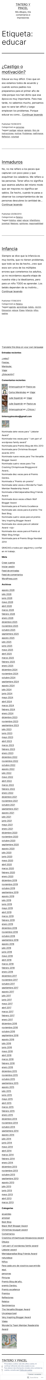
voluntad (15, 136)
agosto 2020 (8, 848)
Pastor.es (30, 386)
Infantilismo (35, 220)
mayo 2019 (7, 908)
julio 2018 (6, 948)
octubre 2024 (8, 677)
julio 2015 (6, 1091)
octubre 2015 (8, 1079)
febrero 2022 (8, 789)
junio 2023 (7, 733)
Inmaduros (12, 162)
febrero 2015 (8, 1111)
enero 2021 (7, 829)
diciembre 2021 (9, 797)
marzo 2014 (8, 1154)
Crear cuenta (8, 562)
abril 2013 (6, 1198)
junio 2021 (7, 820)
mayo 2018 (7, 956)
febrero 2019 (8, 920)
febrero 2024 (8, 709)
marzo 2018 (8, 964)
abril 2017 (6, 1007)
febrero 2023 (8, 749)
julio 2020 (6, 852)
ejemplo (27, 130)
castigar (12, 130)
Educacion (6, 310)
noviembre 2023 (10, 721)
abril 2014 (7, 1151)
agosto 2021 (8, 813)
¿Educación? (8, 374)
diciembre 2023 (9, 717)
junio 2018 (7, 952)
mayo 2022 (7, 777)
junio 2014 (7, 1142)
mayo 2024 (7, 697)
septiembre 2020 (10, 844)
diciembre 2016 (9, 1023)
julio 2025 (6, 642)
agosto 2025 (8, 638)
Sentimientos (8, 1305)
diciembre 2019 (9, 880)
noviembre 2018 (10, 932)
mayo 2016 (7, 1051)
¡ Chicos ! (30, 409)
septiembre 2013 (10, 1178)
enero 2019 (7, 924)
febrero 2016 (8, 1063)
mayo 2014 (7, 1147)
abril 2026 (7, 606)
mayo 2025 (7, 650)
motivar (18, 133)
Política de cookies (26, 1370)
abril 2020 (7, 864)
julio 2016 (6, 1043)
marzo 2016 (8, 1059)
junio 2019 (7, 904)
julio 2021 (6, 817)
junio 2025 (7, 646)
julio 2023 (6, 729)
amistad (6, 1218)
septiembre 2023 (10, 725)
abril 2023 (7, 741)
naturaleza (7, 1258)
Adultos (12, 220)
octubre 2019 (8, 888)
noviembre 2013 (10, 1170)
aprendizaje (22, 307)
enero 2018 (7, 972)
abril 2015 (6, 1103)
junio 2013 (7, 1190)
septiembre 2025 (10, 634)
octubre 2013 (8, 1174)
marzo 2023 (8, 745)
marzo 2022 (8, 785)
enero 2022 (7, 793)
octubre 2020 (8, 840)
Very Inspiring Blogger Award (16, 1317)
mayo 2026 (7, 602)
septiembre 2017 (10, 987)
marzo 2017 (7, 1011)
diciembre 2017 (9, 976)
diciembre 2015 (9, 1071)
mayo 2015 (7, 1099)
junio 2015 (7, 1095)
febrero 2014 (8, 1158)
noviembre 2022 (10, 761)
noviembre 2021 (10, 801)
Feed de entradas (10, 570)
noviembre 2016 (10, 1027)
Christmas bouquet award (15, 1230)
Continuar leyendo (32, 114)
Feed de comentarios (12, 574)
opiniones (23, 223)
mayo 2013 (7, 1194)
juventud (5, 223)
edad (19, 220)
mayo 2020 (7, 860)
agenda (12, 307)
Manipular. (7, 366)
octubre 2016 (8, 1031)
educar (20, 130)
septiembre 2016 (10, 1035)
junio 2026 (7, 598)
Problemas (27, 133)
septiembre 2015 (10, 1083)
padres (5, 313)
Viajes (5, 1321)
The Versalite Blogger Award (16, 1309)
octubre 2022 (8, 765)
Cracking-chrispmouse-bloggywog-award (23, 1238)
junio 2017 (7, 999)
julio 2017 (6, 995)
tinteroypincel (16, 386)
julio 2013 (6, 1186)
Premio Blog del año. (12, 1281)
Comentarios (8, 1234)
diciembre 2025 (9, 622)
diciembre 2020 (9, 832)
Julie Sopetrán (16, 398)
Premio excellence (11, 1289)
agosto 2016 (8, 1039)
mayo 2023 (7, 737)
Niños (5, 1261)
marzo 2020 (8, 868)
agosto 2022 (8, 769)
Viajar (4, 370)
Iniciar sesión (8, 566)
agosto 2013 (8, 1182)
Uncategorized (9, 1313)
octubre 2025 (8, 630)
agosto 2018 (8, 944)
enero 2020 (7, 876)
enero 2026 (7, 618)
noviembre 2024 (10, 673)
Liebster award (9, 1249)
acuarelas (6, 1214)
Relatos (19, 217)
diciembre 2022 (9, 757)
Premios (6, 1293)
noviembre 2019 (10, 884)
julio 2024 (7, 689)
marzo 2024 (8, 705)
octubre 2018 (8, 936)
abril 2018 (6, 960)
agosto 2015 (8, 1087)
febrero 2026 (8, 614)
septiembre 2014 (10, 1131)
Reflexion (6, 136)
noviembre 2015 (10, 1075)
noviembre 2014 (10, 1123)
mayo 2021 (7, 824)
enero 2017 (7, 1019)
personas (20, 127)
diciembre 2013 (9, 1166)
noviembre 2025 (10, 626)
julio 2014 (6, 1139)
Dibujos (5, 1242)
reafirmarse (38, 133)
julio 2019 (6, 900)
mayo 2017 (7, 1003)
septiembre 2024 (10, 681)
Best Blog (6, 1222)
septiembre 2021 (10, 809)
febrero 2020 (8, 872)
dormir (38, 307)
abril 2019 (6, 912)
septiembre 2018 (10, 940)
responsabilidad (36, 223)
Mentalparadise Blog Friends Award (19, 1253)
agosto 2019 (8, 896)
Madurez (14, 223)
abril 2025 (7, 653)
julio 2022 (6, 773)
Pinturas (6, 1277)
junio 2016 (7, 1047)
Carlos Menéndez (17, 392)
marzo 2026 (8, 610)
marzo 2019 (8, 916)
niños (35, 310)
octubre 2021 (8, 805)
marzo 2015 (8, 1107)
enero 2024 (7, 713)
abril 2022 (7, 781)
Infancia (9, 248)
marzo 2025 (8, 658)
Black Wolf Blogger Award (15, 1226)
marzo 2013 (8, 1202)
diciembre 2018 (9, 928)
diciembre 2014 (9, 1119)
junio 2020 (7, 856)
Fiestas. (5, 362)
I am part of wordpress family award (20, 1246)
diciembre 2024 (9, 669)
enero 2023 (7, 753)
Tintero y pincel (14, 1360)
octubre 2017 (8, 984)
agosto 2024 (8, 685)
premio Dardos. (9, 1285)
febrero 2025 (8, 662)
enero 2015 (7, 1115)
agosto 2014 (8, 1135)
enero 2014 (7, 1162)
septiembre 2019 (10, 892)
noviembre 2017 (10, 980)
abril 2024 (7, 701)
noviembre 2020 (10, 836)
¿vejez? (5, 358)
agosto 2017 (8, 991)
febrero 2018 (8, 968)
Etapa (21, 310)
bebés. (31, 307)
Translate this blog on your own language (22, 347)
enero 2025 (7, 665)
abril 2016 (6, 1055)
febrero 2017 (8, 1015)
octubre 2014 (8, 1127)
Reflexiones (7, 1297)
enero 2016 (7, 1067)
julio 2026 (6, 594)
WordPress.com (9, 578)
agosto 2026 (8, 590)
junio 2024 (7, 693)
